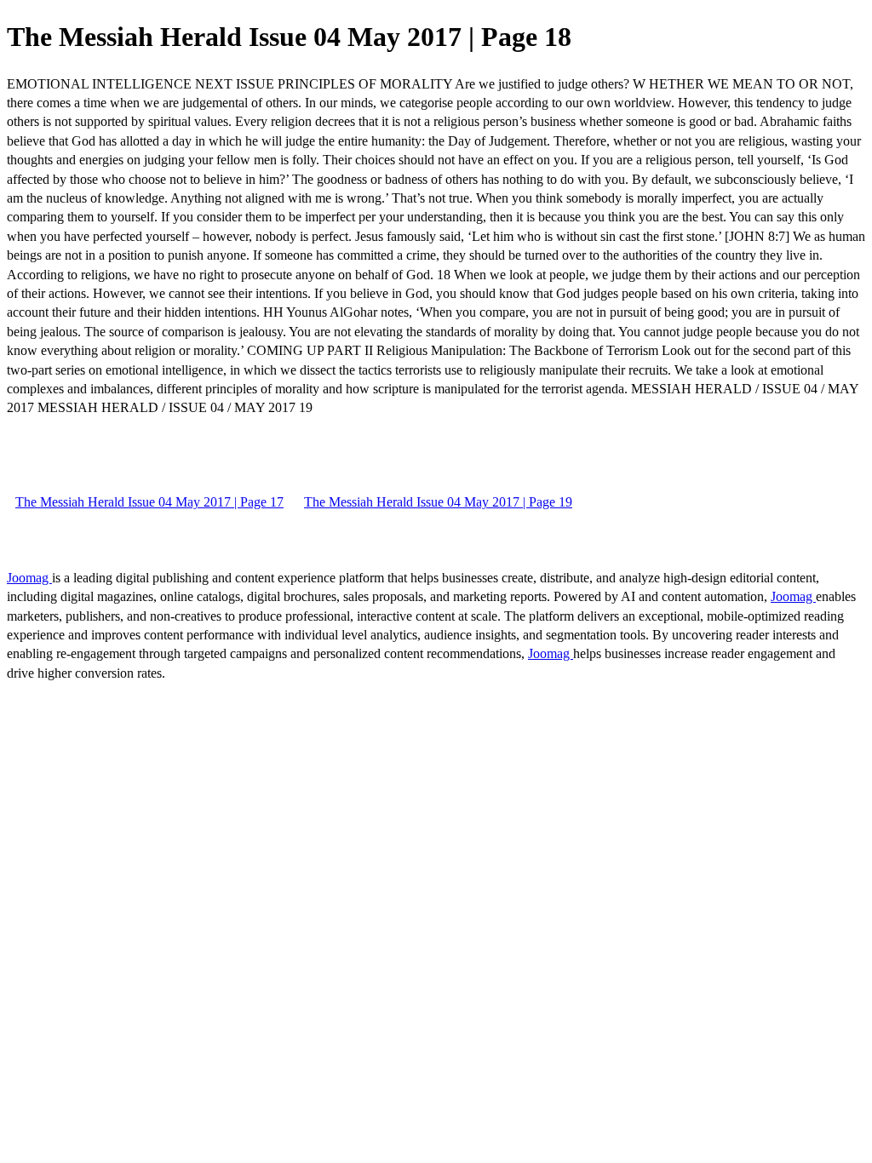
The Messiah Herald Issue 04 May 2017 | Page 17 (149, 502)
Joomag (29, 577)
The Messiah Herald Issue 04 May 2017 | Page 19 (438, 502)
